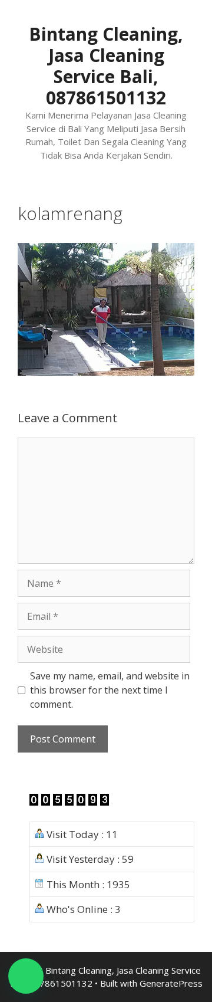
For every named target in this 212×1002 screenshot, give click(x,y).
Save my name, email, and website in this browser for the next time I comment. (110, 690)
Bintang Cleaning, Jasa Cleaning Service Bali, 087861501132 (106, 66)
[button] (26, 976)
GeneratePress (171, 983)
